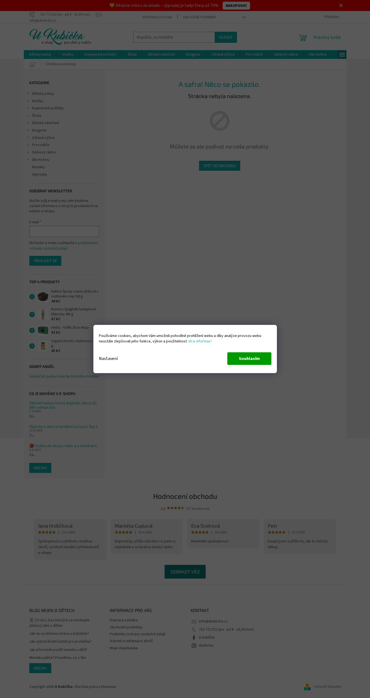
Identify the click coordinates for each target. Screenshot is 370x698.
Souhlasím (249, 359)
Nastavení (108, 359)
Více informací (199, 341)
